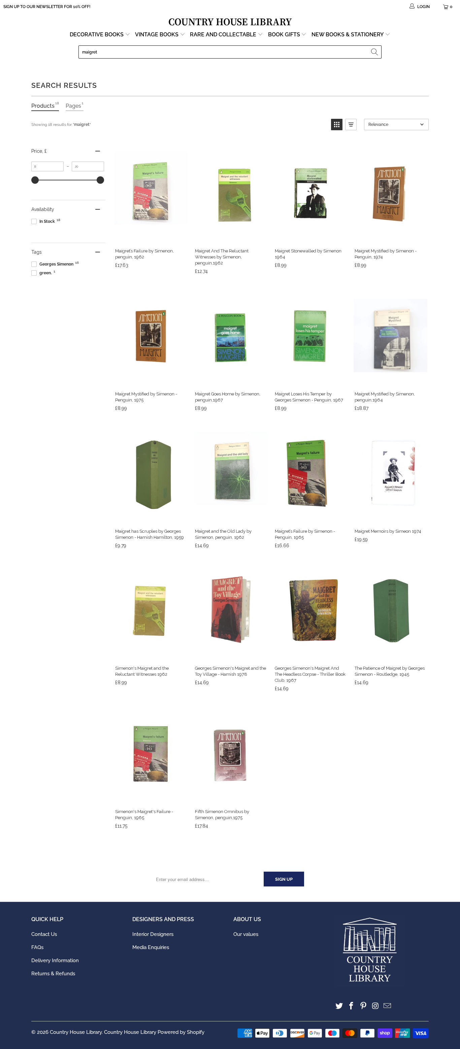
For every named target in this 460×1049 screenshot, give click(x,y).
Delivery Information (55, 960)
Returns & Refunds (53, 974)
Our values (245, 934)
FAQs (37, 947)
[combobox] (230, 52)
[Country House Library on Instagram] (375, 1006)
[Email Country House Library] (388, 1006)
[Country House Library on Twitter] (339, 1006)
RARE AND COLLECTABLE (224, 34)
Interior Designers (152, 934)
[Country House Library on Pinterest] (363, 1006)
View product (150, 236)
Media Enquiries (150, 947)
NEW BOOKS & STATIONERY (348, 34)
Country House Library (76, 1032)
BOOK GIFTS (284, 34)
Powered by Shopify (181, 1032)
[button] (336, 124)
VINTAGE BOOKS (156, 34)
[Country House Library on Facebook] (352, 1006)
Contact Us (44, 934)
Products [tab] (45, 105)
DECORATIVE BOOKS (97, 34)
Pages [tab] (75, 105)
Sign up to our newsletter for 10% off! (46, 6)
